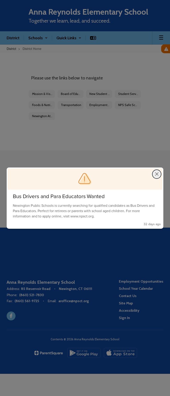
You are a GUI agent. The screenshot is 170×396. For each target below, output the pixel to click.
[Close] (156, 174)
